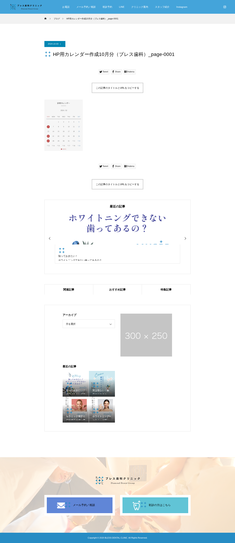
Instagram (181, 6)
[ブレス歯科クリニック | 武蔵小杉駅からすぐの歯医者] (26, 7)
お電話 (66, 6)
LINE (121, 6)
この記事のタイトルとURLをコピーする (117, 87)
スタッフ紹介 (162, 6)
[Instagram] (224, 7)
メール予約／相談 (86, 6)
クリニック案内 (139, 6)
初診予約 (107, 6)
